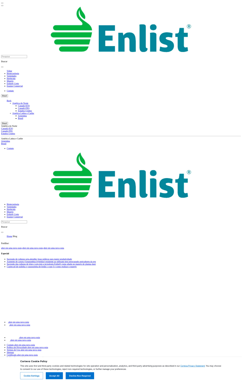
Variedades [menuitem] (11, 76)
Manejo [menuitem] (10, 81)
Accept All (54, 376)
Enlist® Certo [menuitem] (13, 83)
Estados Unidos (25, 111)
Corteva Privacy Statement (192, 366)
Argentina (22, 116)
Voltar (9, 71)
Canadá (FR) (23, 108)
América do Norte (20, 103)
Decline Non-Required (80, 376)
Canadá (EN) (24, 106)
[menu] (2, 5)
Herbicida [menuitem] (11, 78)
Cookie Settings (31, 376)
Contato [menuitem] (10, 91)
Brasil (4, 96)
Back (9, 101)
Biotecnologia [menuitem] (13, 73)
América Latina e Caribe (23, 113)
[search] (2, 232)
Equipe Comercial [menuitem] (15, 86)
